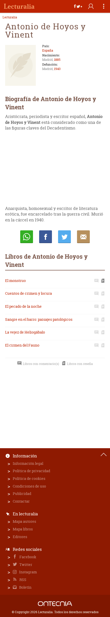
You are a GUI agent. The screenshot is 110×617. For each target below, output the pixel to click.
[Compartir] (78, 6)
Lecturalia (10, 17)
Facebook (27, 556)
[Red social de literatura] (19, 6)
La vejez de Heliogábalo (25, 332)
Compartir (45, 236)
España (47, 50)
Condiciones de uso (29, 486)
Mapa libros (23, 529)
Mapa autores (24, 521)
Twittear (64, 236)
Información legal (28, 463)
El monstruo (15, 280)
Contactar (21, 501)
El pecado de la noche (23, 306)
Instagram (27, 571)
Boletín (24, 587)
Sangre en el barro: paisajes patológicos (38, 319)
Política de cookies (29, 478)
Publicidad (22, 493)
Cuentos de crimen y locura (28, 293)
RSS (22, 579)
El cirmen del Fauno (22, 345)
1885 (57, 59)
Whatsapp (26, 236)
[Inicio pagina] (103, 454)
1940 (57, 69)
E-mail (83, 236)
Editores (20, 536)
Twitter (25, 564)
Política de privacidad (31, 470)
